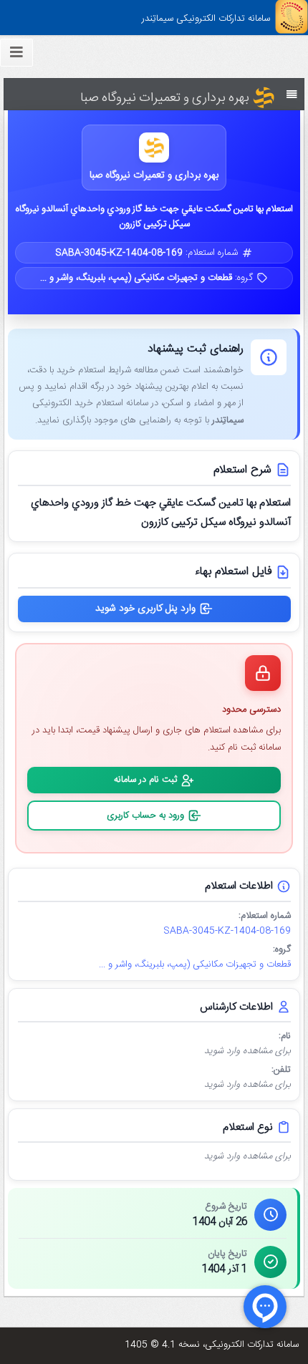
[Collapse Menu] (16, 53)
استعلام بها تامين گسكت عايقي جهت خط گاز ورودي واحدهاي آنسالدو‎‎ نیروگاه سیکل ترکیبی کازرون (154, 216)
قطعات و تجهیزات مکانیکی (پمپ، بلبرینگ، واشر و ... (195, 965)
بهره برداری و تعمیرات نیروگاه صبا (154, 175)
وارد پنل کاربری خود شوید (145, 608)
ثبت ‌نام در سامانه (145, 780)
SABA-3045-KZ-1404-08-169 (227, 931)
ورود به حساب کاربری (145, 815)
